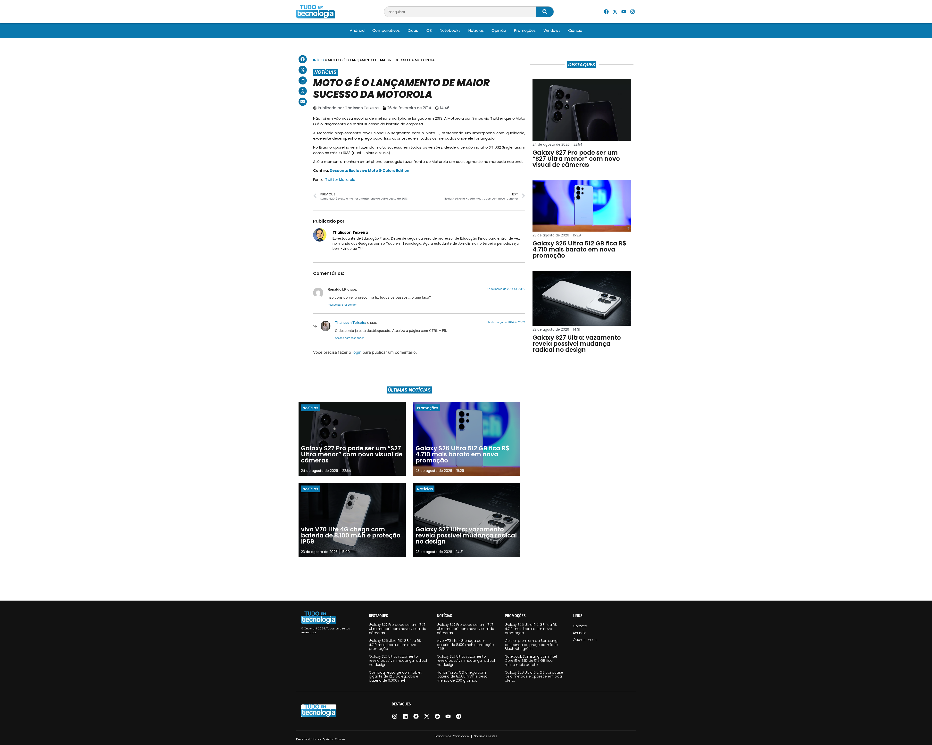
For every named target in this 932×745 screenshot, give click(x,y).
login (356, 352)
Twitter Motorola (340, 179)
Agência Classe (334, 739)
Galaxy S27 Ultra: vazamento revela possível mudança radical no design (398, 660)
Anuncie (579, 632)
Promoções (525, 30)
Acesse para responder (342, 304)
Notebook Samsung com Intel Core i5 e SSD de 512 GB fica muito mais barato (531, 660)
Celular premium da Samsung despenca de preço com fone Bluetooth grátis (531, 644)
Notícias (476, 30)
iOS (429, 30)
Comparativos (386, 30)
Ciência (575, 30)
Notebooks (450, 30)
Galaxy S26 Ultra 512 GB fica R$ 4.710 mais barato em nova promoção (395, 644)
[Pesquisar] (545, 12)
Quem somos (585, 639)
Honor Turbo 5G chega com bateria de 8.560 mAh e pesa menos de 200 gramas (462, 676)
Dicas (413, 30)
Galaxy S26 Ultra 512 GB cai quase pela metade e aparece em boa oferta (534, 676)
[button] (303, 59)
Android (357, 30)
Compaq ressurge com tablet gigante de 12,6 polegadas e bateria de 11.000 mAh (395, 676)
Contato (580, 626)
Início (318, 60)
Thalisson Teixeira (350, 322)
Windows (551, 30)
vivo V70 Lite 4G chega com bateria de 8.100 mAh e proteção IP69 (465, 644)
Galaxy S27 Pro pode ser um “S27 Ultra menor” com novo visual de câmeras (397, 628)
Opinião (498, 30)
